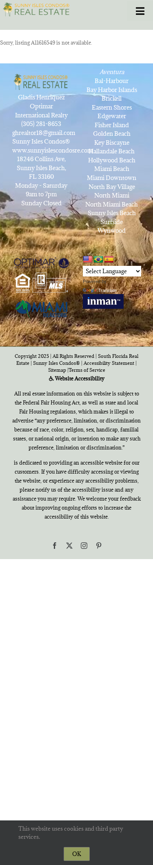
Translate (107, 290)
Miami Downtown (111, 178)
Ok (76, 854)
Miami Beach (111, 169)
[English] (88, 259)
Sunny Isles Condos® (56, 363)
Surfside (111, 222)
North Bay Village (112, 187)
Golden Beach (112, 133)
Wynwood (112, 230)
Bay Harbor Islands (111, 90)
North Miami (111, 195)
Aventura (112, 72)
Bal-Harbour (112, 81)
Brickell (112, 98)
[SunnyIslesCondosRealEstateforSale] (37, 9)
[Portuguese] (98, 260)
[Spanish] (109, 260)
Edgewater (112, 116)
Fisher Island (112, 125)
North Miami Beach (111, 204)
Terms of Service (87, 370)
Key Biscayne (111, 142)
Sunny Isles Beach (112, 213)
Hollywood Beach (111, 160)
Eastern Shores (112, 107)
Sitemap (57, 370)
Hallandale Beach (112, 151)
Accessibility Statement (109, 363)
